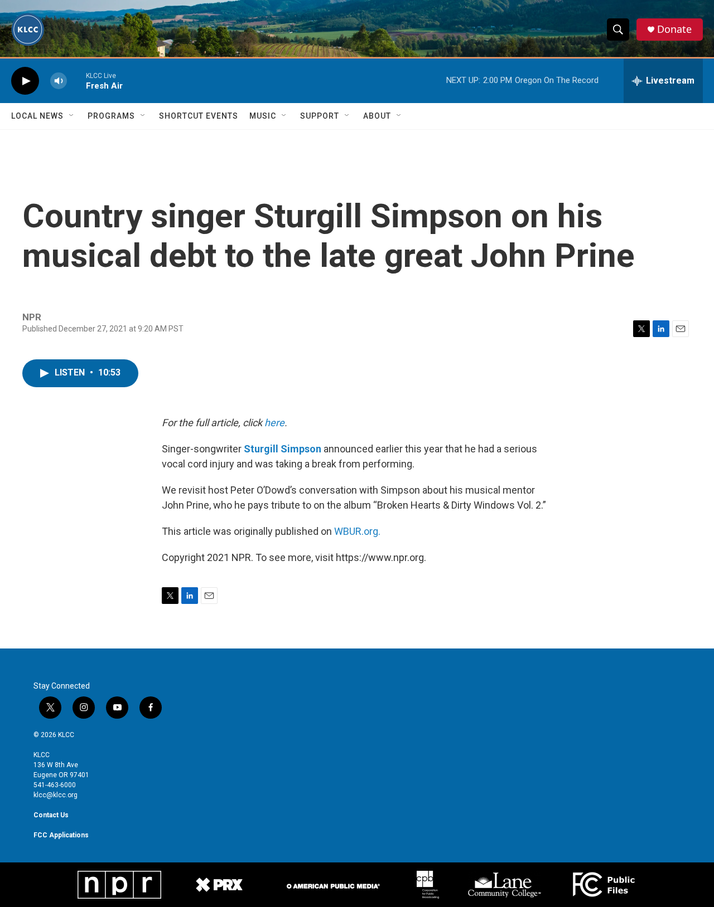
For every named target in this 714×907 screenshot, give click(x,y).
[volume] (58, 81)
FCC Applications (61, 835)
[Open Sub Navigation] (71, 115)
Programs (111, 115)
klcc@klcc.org (55, 795)
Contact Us (51, 815)
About (377, 115)
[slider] (76, 80)
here (274, 422)
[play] (25, 81)
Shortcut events (198, 115)
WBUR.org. (357, 531)
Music (262, 115)
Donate (674, 29)
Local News (37, 115)
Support (319, 115)
